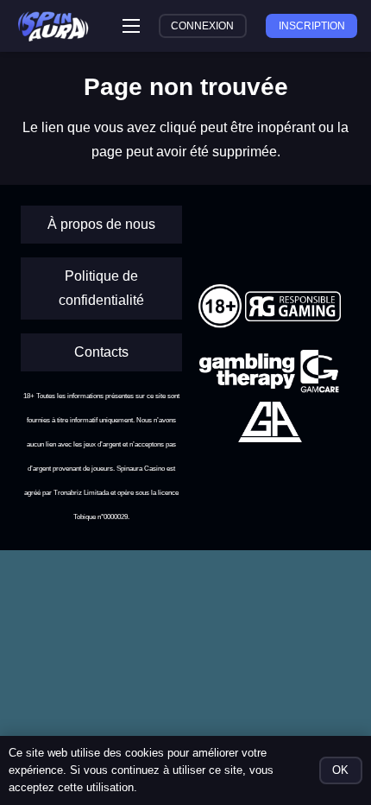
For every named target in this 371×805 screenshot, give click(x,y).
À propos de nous (101, 224)
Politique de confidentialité (101, 288)
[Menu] (131, 26)
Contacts (101, 352)
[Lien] (53, 26)
